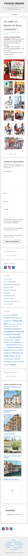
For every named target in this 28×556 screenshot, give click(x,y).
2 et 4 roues (7, 315)
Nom (5, 193)
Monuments (18, 345)
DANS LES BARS (13, 154)
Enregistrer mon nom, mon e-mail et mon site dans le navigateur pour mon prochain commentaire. (13, 221)
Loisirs (11, 342)
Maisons (17, 342)
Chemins (6, 326)
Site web (6, 209)
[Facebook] (5, 267)
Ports (21, 353)
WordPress (20, 552)
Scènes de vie (14, 356)
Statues (11, 359)
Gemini (15, 552)
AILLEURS (6, 279)
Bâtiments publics (11, 324)
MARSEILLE (7, 287)
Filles (19, 337)
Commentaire (8, 171)
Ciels (10, 326)
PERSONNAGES (8, 295)
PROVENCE (7, 298)
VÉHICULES (7, 304)
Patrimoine (8, 353)
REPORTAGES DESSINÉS (10, 301)
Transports (15, 362)
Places (15, 353)
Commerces (8, 329)
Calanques (18, 324)
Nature (11, 347)
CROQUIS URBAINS (14, 3)
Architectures (10, 318)
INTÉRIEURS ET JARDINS (10, 284)
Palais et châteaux (17, 350)
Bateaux (10, 321)
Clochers (15, 326)
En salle (7, 334)
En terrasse (15, 334)
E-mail (6, 201)
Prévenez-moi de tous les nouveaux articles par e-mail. (13, 236)
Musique (5, 347)
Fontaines (7, 340)
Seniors (6, 359)
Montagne (10, 345)
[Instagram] (9, 267)
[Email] (13, 267)
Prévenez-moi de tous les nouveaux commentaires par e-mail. (13, 229)
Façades (13, 337)
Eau (5, 331)
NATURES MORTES (9, 290)
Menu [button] (15, 14)
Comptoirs (17, 329)
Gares (12, 340)
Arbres (15, 315)
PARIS (5, 293)
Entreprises (6, 337)
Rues (6, 356)
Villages (12, 364)
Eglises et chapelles (15, 331)
